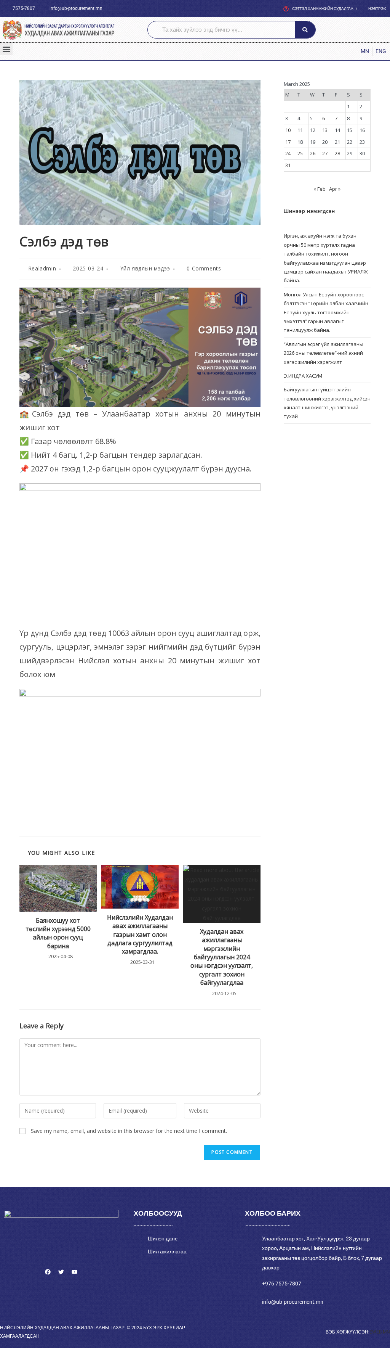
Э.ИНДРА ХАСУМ (303, 375)
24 (288, 153)
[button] (6, 49)
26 (312, 153)
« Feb (319, 188)
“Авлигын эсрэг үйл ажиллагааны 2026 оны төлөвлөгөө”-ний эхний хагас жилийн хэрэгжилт (323, 353)
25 (300, 153)
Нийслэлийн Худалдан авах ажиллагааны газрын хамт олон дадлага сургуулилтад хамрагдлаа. (140, 934)
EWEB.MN (379, 1332)
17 (288, 141)
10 (288, 130)
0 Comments (204, 268)
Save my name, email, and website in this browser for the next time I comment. (129, 1130)
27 (325, 153)
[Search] (305, 29)
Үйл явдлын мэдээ (145, 268)
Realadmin (42, 268)
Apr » (334, 188)
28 (337, 153)
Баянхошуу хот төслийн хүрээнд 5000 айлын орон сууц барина (58, 933)
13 (325, 130)
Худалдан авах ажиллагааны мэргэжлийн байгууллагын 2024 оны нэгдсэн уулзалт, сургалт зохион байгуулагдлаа (221, 957)
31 (288, 165)
